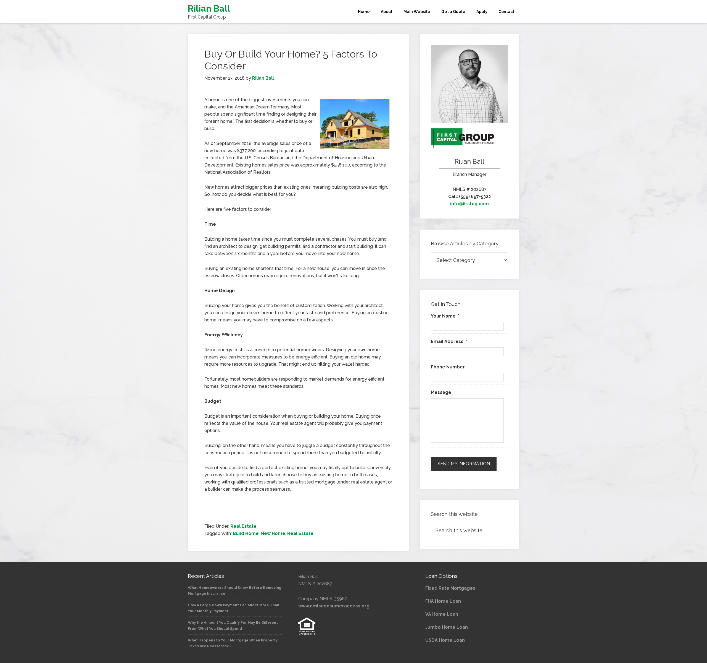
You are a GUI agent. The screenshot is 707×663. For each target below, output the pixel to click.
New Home (273, 533)
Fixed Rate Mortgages (450, 588)
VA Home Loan (441, 614)
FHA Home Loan (443, 601)
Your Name (445, 316)
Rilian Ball (209, 8)
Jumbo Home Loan (446, 627)
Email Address (449, 341)
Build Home (246, 533)
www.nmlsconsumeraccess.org (334, 606)
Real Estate (243, 526)
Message (441, 392)
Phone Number (448, 367)
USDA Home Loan (445, 640)
